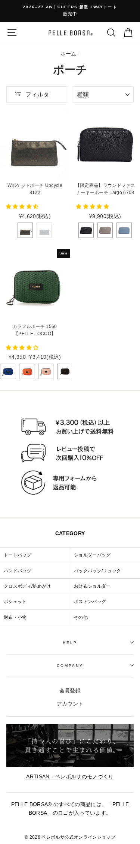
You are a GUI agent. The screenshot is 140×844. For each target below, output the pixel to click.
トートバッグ (17, 555)
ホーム (68, 54)
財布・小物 (15, 617)
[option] (70, 11)
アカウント (70, 704)
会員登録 (70, 691)
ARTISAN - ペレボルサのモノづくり (69, 776)
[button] (23, 206)
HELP (70, 643)
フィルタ (37, 94)
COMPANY (70, 665)
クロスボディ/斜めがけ (27, 586)
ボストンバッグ (90, 601)
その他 (81, 617)
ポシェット (15, 601)
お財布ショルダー (92, 586)
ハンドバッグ (17, 570)
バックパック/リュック (97, 570)
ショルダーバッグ (92, 555)
